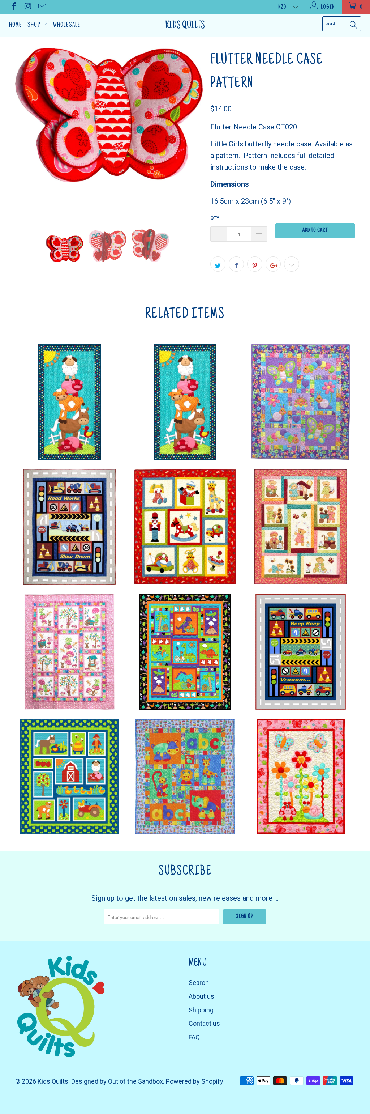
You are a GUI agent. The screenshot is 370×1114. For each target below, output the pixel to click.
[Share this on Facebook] (236, 264)
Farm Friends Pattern (185, 402)
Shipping (201, 1010)
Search (199, 982)
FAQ (194, 1037)
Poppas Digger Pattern (69, 527)
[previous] (25, 131)
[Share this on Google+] (273, 264)
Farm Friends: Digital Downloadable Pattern (69, 402)
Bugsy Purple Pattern (300, 402)
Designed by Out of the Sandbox (117, 1081)
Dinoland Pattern (185, 652)
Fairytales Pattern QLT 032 (69, 652)
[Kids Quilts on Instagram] (27, 7)
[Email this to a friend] (291, 264)
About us (201, 996)
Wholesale (67, 25)
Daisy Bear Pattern (300, 527)
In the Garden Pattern (300, 776)
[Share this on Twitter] (217, 264)
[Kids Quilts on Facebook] (13, 7)
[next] (193, 131)
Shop (34, 25)
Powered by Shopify (194, 1081)
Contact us (204, 1023)
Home (15, 25)
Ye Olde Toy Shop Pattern (185, 527)
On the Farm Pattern (69, 776)
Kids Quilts (185, 25)
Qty (214, 218)
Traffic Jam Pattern (300, 652)
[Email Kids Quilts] (41, 7)
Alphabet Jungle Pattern (185, 776)
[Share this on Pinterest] (254, 264)
